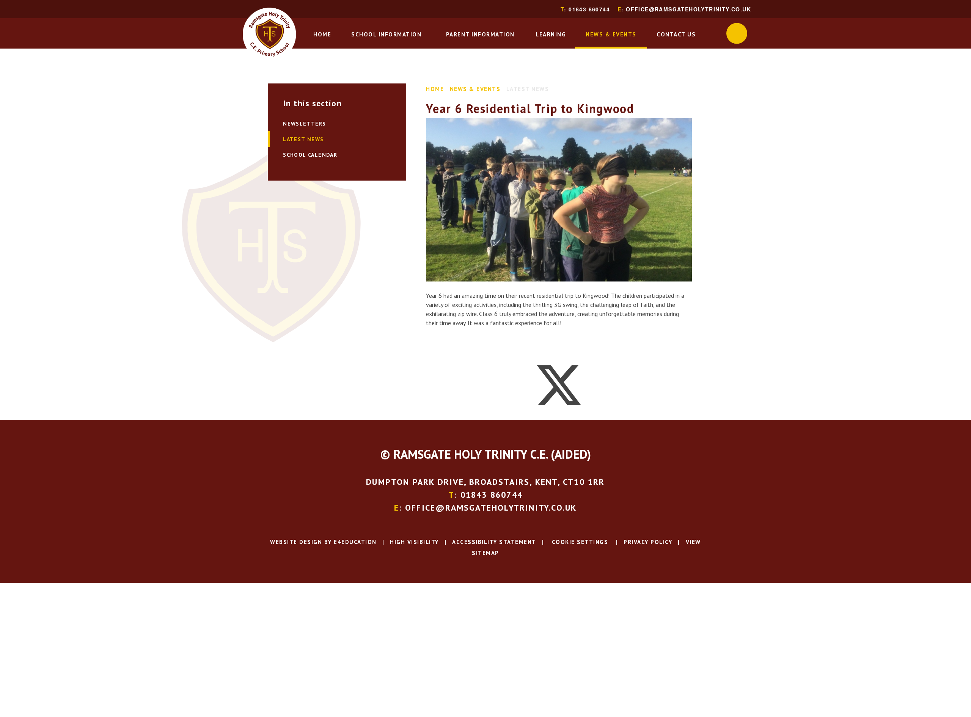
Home (435, 89)
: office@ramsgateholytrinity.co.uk (684, 9)
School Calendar (310, 154)
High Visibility (414, 542)
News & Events (475, 89)
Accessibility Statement (494, 542)
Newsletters (304, 123)
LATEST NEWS (527, 89)
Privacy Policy (648, 542)
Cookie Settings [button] (579, 542)
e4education (355, 542)
